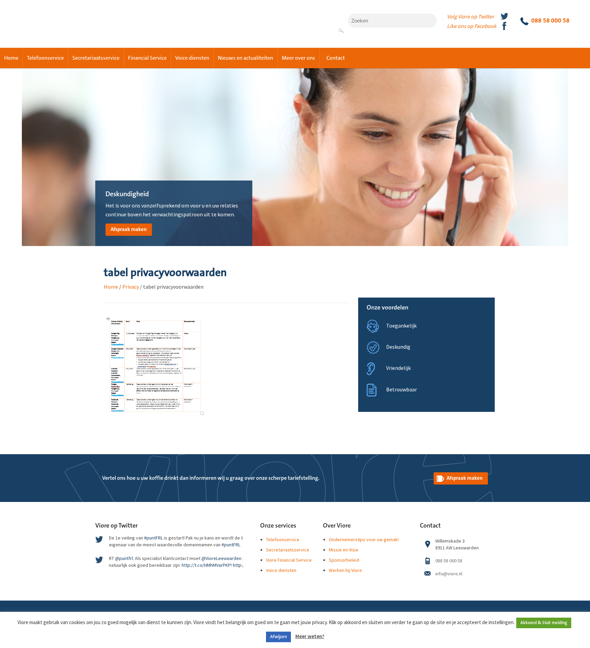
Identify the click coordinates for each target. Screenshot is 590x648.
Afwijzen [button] (278, 636)
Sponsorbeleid (344, 560)
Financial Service (147, 58)
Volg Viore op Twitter (470, 16)
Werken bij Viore (345, 570)
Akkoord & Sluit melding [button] (543, 622)
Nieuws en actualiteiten (245, 58)
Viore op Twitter (116, 525)
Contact (335, 58)
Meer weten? (309, 636)
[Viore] (47, 18)
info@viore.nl (448, 574)
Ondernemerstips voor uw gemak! (364, 539)
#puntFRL (153, 538)
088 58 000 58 (550, 20)
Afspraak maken (129, 229)
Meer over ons (298, 58)
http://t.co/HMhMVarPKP (206, 565)
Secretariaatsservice (96, 58)
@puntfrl (124, 558)
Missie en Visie (344, 550)
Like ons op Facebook (471, 26)
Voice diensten (192, 58)
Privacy (130, 286)
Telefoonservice (45, 58)
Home (11, 58)
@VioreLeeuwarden (221, 558)
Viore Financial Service (289, 560)
